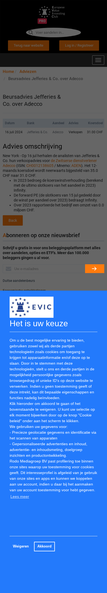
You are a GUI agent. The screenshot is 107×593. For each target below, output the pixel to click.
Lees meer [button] (19, 496)
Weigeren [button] (21, 546)
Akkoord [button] (44, 546)
